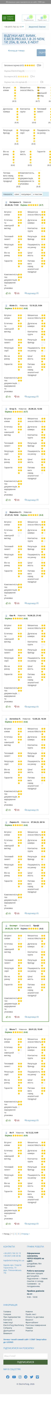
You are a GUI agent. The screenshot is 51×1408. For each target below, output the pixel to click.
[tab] (22, 65)
